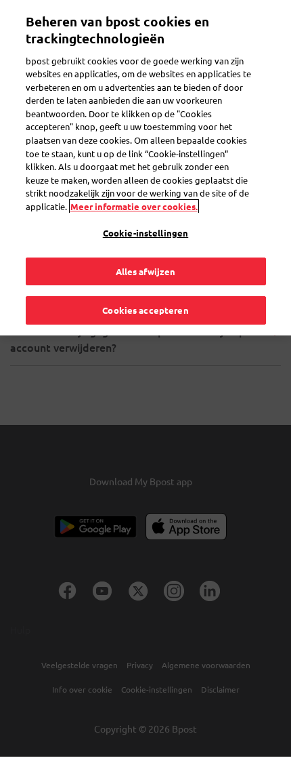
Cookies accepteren (145, 310)
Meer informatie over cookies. (134, 206)
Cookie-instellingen (145, 233)
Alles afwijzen (146, 271)
